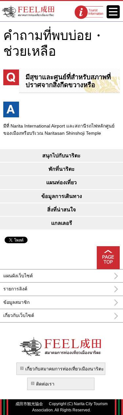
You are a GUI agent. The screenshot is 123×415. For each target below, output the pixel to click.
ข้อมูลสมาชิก (16, 302)
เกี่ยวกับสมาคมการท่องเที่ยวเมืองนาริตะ (64, 368)
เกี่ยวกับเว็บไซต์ (18, 315)
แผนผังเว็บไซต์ (18, 275)
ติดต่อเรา (45, 383)
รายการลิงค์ (15, 288)
